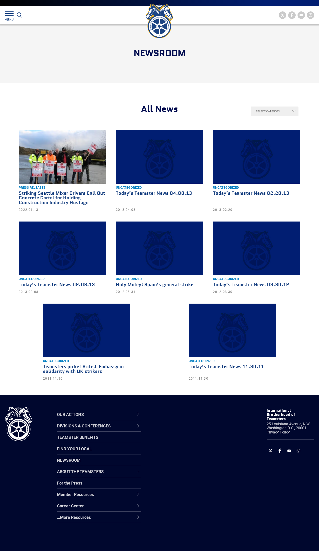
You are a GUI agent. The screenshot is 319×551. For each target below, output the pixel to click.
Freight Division (172, 520)
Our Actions (171, 414)
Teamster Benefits (77, 437)
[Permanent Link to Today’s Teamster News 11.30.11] (232, 330)
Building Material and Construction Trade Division (189, 464)
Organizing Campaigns (179, 430)
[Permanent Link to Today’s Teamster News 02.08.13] (62, 248)
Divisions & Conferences (184, 414)
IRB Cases (167, 486)
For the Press (69, 483)
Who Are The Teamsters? (181, 430)
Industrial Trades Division (181, 542)
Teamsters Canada (175, 464)
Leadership (168, 441)
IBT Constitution (173, 475)
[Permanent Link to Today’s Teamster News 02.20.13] (256, 157)
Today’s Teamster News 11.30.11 (226, 367)
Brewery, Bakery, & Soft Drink (184, 452)
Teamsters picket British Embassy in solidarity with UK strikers (83, 369)
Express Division (173, 497)
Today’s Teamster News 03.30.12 (251, 285)
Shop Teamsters (173, 452)
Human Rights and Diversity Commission (183, 531)
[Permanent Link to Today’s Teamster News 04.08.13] (159, 157)
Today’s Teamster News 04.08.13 (154, 193)
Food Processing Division (181, 508)
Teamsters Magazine (177, 441)
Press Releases (32, 187)
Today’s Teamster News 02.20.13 (251, 193)
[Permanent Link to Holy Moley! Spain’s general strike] (159, 248)
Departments (170, 464)
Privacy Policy (278, 432)
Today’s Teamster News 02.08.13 (57, 285)
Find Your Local (74, 448)
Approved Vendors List (179, 475)
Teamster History (174, 452)
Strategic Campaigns (177, 441)
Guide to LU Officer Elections (184, 486)
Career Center (174, 414)
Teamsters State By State (182, 430)
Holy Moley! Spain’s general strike (154, 285)
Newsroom (69, 460)
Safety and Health (174, 452)
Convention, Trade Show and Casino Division (191, 486)
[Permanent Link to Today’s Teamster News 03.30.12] (256, 248)
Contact (165, 430)
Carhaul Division (173, 475)
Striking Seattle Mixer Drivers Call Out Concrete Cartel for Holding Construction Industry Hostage (62, 198)
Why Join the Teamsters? (181, 430)
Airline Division (171, 430)
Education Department (178, 441)
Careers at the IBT (174, 441)
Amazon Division (173, 441)
